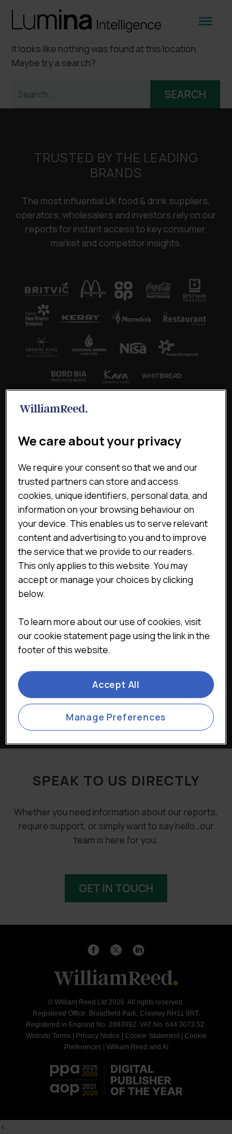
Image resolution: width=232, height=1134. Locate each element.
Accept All (116, 684)
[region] (116, 567)
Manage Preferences (116, 717)
